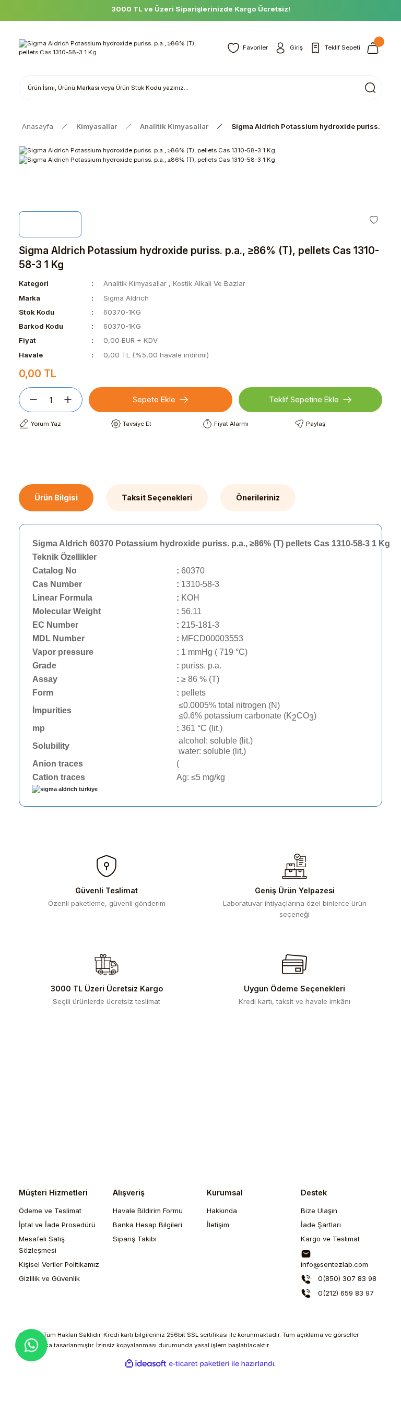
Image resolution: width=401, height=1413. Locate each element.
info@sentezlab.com (334, 1264)
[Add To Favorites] (373, 219)
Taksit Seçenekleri (157, 497)
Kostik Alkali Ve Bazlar (209, 283)
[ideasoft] (146, 1364)
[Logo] (117, 48)
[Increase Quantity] (72, 399)
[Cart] (374, 48)
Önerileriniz (258, 497)
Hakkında (222, 1210)
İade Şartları (321, 1224)
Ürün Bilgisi (56, 497)
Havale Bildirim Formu (148, 1210)
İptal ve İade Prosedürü (57, 1224)
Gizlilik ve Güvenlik (49, 1278)
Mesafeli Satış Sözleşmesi (42, 1244)
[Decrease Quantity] (29, 399)
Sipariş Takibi (135, 1239)
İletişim (218, 1224)
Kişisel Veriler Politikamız (59, 1264)
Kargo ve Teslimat (330, 1239)
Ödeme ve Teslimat (50, 1210)
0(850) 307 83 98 (346, 1278)
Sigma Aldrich (126, 298)
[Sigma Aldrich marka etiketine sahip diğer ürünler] (50, 224)
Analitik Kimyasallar (135, 283)
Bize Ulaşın (319, 1210)
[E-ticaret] (199, 1363)
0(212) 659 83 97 (345, 1293)
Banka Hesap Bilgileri (147, 1224)
